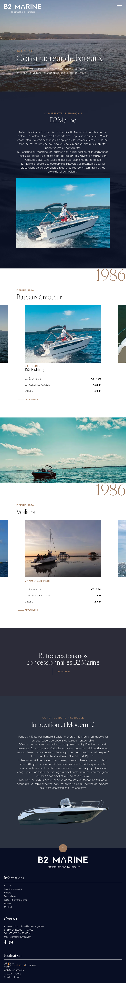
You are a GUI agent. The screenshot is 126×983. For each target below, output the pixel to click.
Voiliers (25, 512)
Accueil (7, 885)
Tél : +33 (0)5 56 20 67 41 (17, 933)
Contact (8, 907)
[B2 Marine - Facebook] (5, 942)
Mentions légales (12, 977)
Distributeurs (10, 896)
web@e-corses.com (14, 970)
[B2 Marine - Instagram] (11, 942)
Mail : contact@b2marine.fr (17, 937)
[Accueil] (22, 8)
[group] (63, 353)
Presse (7, 903)
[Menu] (119, 6)
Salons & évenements (15, 900)
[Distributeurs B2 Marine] (63, 671)
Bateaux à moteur (39, 297)
